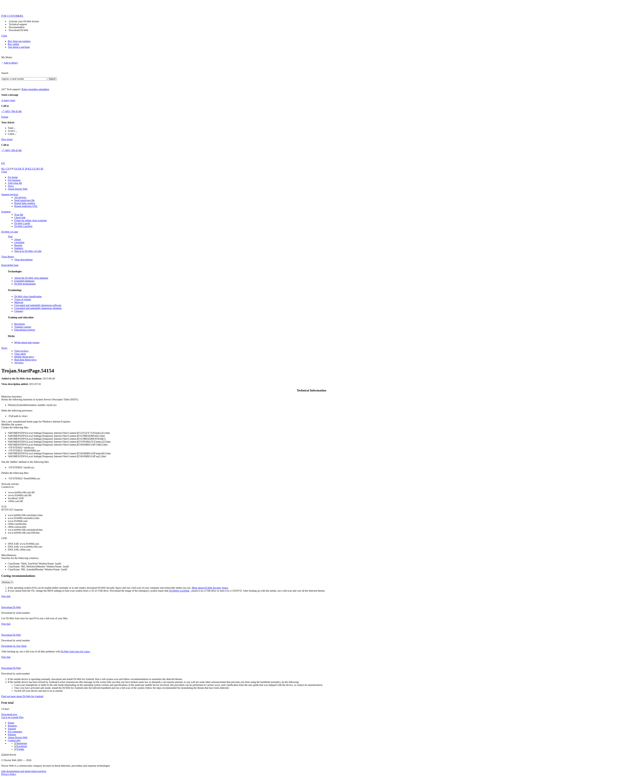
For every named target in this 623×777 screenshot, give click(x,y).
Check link (19, 217)
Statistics (18, 248)
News (11, 186)
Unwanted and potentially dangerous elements (37, 308)
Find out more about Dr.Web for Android (22, 696)
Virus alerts (20, 353)
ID (42, 168)
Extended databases (24, 280)
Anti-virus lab (15, 183)
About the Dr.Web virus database (31, 278)
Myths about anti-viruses (26, 342)
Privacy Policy (8, 774)
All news (19, 362)
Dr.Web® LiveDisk (179, 590)
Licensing (19, 242)
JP (26, 168)
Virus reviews (21, 351)
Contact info (14, 740)
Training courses (22, 326)
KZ (30, 168)
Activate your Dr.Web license (24, 21)
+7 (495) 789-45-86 (11, 111)
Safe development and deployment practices (23, 771)
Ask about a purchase (19, 47)
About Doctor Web (17, 189)
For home (13, 177)
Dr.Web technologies (25, 283)
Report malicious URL (26, 206)
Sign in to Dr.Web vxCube (28, 251)
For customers (15, 731)
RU (3, 168)
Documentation (16, 27)
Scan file (18, 214)
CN (8, 168)
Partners (12, 734)
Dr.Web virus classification (28, 296)
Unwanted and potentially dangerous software (37, 305)
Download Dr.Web (18, 30)
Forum (4, 117)
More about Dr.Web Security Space (210, 587)
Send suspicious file (24, 200)
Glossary (18, 311)
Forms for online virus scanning (30, 220)
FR (20, 168)
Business (12, 725)
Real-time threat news (25, 359)
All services (20, 197)
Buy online (13, 44)
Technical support (18, 24)
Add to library (11, 62)
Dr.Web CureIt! (22, 223)
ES (16, 168)
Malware (18, 302)
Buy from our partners (19, 41)
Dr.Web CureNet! (23, 226)
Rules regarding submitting (35, 89)
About (17, 239)
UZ (34, 168)
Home (11, 722)
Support (12, 728)
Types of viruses (22, 299)
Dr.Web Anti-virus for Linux (75, 651)
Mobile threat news (24, 356)
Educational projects (24, 329)
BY (38, 168)
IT (23, 168)
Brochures (19, 324)
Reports (18, 245)
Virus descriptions (23, 259)
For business (14, 180)
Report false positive (24, 203)
